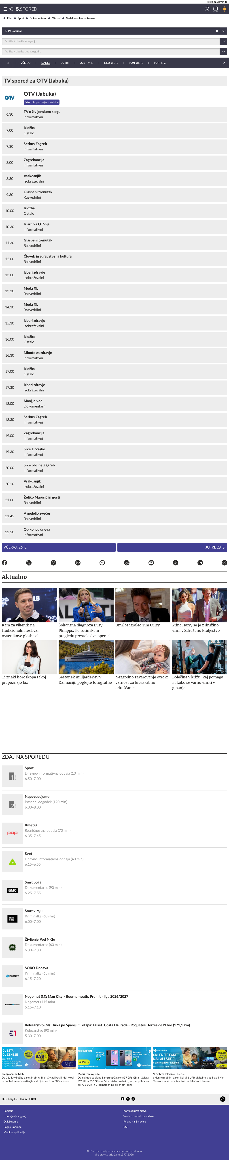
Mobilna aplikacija (14, 1132)
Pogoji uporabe (12, 1127)
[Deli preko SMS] (126, 563)
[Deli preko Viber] (53, 563)
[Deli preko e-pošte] (151, 563)
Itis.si (23, 1099)
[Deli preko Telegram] (224, 563)
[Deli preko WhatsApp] (78, 563)
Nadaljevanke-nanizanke (80, 18)
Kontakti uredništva (134, 1111)
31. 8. (136, 63)
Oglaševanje (11, 1121)
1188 (32, 1099)
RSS (125, 1127)
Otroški (56, 18)
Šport (21, 18)
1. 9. (160, 63)
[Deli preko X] (29, 563)
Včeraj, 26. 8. (15, 547)
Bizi (4, 1099)
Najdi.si (13, 1099)
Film (9, 18)
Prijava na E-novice (134, 1121)
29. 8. (86, 63)
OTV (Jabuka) (40, 94)
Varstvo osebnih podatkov (138, 1116)
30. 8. (111, 63)
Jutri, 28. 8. (215, 547)
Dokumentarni (38, 18)
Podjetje (8, 1111)
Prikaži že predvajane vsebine (42, 102)
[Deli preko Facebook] (4, 563)
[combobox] (5, 31)
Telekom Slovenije (216, 1)
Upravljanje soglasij (15, 1116)
